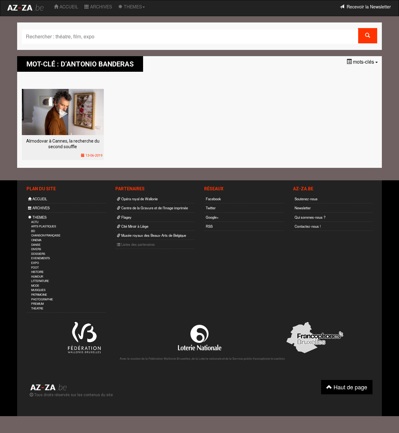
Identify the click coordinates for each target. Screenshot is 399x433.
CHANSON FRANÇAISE (45, 235)
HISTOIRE (37, 272)
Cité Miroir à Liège (134, 226)
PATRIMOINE (39, 295)
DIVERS (36, 249)
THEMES (132, 6)
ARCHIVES (100, 6)
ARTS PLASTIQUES (43, 226)
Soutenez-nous (306, 198)
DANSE (36, 245)
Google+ (212, 217)
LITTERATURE (40, 281)
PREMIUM (37, 304)
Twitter (211, 207)
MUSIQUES (38, 290)
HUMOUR (37, 277)
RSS (209, 226)
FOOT (35, 267)
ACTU (34, 222)
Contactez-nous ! (308, 226)
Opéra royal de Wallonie (139, 198)
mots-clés (363, 61)
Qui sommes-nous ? (310, 217)
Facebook (213, 198)
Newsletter (303, 207)
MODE (35, 286)
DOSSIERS (38, 254)
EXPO (35, 263)
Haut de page (349, 387)
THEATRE (37, 308)
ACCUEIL (68, 6)
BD (33, 231)
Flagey (126, 217)
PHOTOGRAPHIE (42, 299)
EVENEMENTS (40, 258)
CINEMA (36, 240)
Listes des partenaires (137, 244)
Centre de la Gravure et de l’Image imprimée (154, 207)
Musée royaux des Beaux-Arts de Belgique (153, 235)
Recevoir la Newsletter (367, 6)
